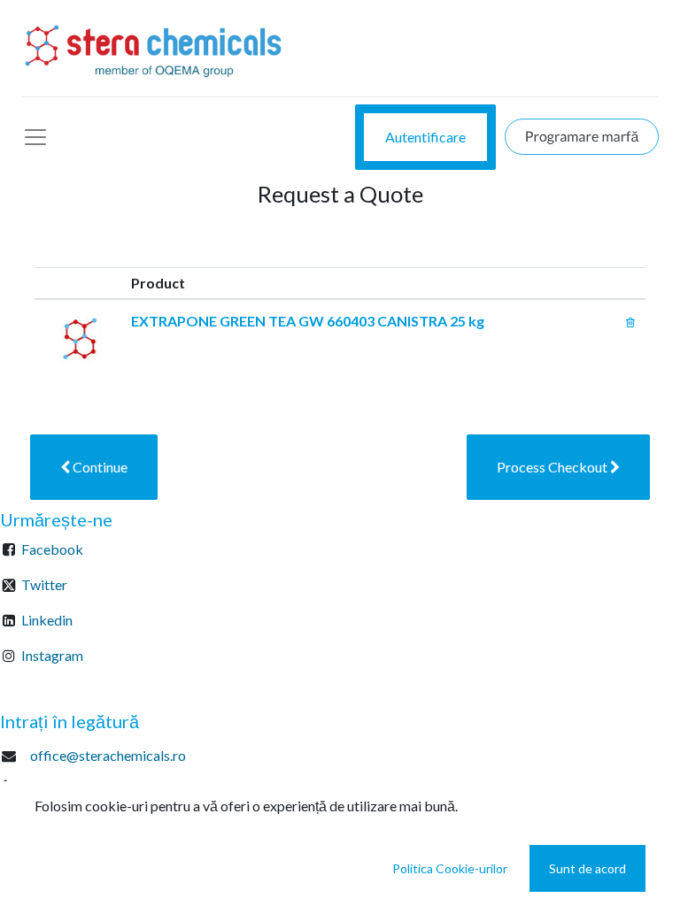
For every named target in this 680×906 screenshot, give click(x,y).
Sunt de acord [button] (587, 868)
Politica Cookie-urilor (449, 868)
